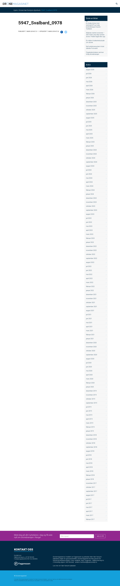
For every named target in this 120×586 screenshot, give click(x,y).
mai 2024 (89, 178)
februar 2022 (90, 286)
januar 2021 (90, 339)
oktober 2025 (90, 110)
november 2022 (91, 250)
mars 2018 (89, 471)
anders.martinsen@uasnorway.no (86, 562)
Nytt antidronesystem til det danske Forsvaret (95, 47)
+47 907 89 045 (29, 557)
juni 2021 (89, 318)
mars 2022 (89, 282)
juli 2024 (88, 170)
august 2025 (90, 118)
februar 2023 (90, 238)
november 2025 (91, 106)
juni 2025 (89, 126)
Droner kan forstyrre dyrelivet (29, 10)
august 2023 (90, 214)
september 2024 (91, 162)
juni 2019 (89, 411)
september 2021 (91, 306)
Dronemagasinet (21, 576)
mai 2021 (89, 322)
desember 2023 (91, 198)
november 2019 (91, 395)
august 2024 (90, 166)
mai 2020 (89, 371)
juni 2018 (89, 459)
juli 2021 (88, 314)
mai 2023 (89, 226)
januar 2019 (90, 431)
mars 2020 (89, 379)
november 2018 (91, 439)
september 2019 (91, 403)
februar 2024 (90, 190)
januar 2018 (90, 479)
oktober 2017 (90, 487)
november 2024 (91, 154)
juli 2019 (88, 407)
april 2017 (89, 511)
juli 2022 (88, 266)
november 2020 (91, 347)
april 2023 (89, 230)
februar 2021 (90, 335)
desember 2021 (91, 294)
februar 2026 (90, 94)
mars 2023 (89, 234)
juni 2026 (89, 78)
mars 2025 (89, 138)
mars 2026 (89, 90)
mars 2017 (89, 515)
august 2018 (90, 451)
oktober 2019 (90, 399)
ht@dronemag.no (19, 557)
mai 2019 (89, 415)
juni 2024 (89, 174)
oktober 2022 (90, 254)
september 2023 (91, 210)
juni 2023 (89, 222)
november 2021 (91, 298)
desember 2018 (91, 435)
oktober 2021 (90, 302)
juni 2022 (89, 270)
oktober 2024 (90, 158)
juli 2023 (88, 218)
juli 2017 (88, 499)
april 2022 (89, 278)
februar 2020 (90, 383)
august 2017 (90, 495)
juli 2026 (88, 74)
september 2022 (91, 258)
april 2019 (89, 419)
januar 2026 (90, 98)
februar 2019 (90, 427)
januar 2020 (90, 387)
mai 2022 (89, 274)
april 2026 (89, 86)
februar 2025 (90, 142)
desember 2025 (91, 102)
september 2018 (91, 447)
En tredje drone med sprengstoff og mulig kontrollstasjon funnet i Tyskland (93, 26)
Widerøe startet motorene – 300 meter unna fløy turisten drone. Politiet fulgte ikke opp (95, 34)
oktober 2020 (90, 351)
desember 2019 (91, 391)
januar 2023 (90, 242)
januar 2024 (90, 194)
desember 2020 (91, 343)
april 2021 (89, 327)
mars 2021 (89, 331)
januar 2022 (90, 290)
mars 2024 (89, 186)
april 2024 (89, 182)
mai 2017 (89, 507)
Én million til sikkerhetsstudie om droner (95, 41)
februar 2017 (90, 519)
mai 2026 (89, 82)
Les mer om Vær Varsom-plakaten (64, 566)
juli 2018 (88, 455)
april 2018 (89, 467)
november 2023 (91, 202)
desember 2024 (91, 150)
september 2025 (91, 114)
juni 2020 (89, 367)
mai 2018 (89, 463)
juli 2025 (88, 122)
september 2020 (91, 355)
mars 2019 (89, 423)
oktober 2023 (90, 206)
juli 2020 (88, 363)
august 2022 (90, 262)
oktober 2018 (90, 443)
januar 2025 (90, 146)
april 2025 (89, 134)
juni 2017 (89, 503)
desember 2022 (91, 246)
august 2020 (90, 359)
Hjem (16, 10)
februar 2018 (90, 475)
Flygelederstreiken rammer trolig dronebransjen (95, 53)
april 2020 (89, 375)
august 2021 (90, 310)
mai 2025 (89, 130)
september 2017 (91, 491)
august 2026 (90, 70)
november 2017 (91, 483)
